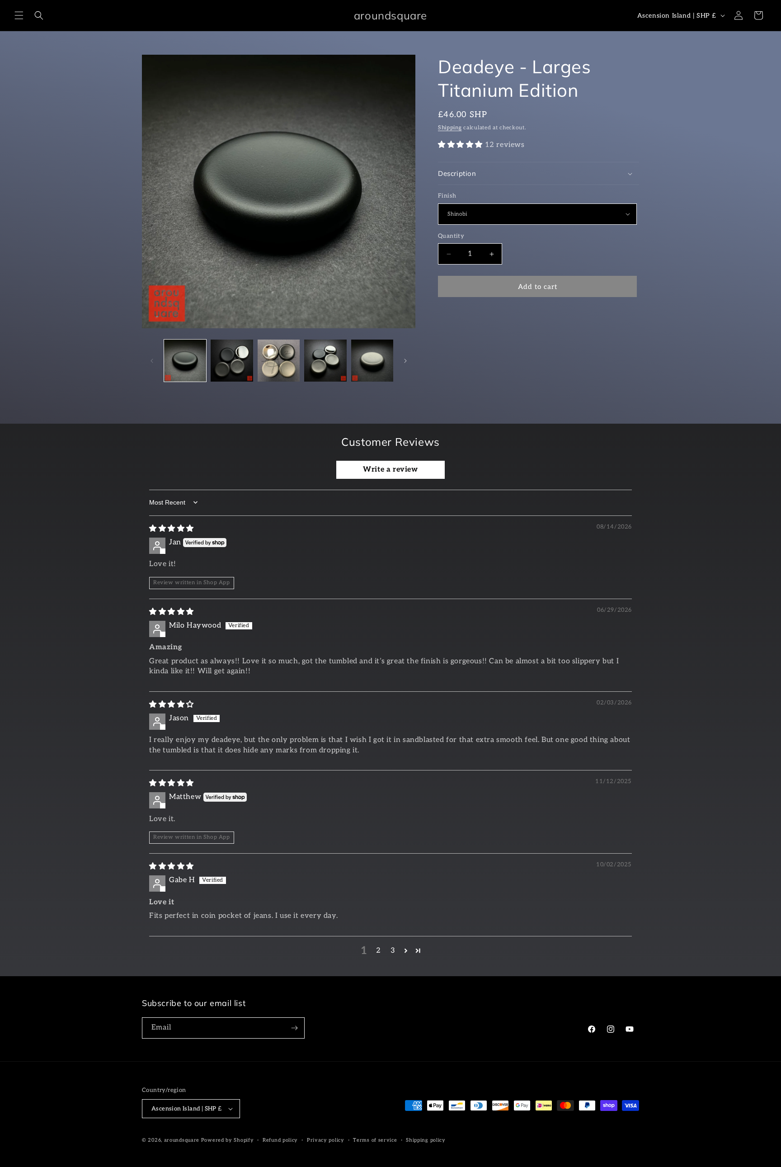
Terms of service (375, 1140)
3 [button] (392, 950)
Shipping (450, 127)
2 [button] (378, 950)
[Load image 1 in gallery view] (185, 361)
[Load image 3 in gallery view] (279, 361)
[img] (171, 528)
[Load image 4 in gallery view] (325, 361)
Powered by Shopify (227, 1140)
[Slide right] (405, 361)
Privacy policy (325, 1140)
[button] (19, 15)
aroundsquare (181, 1140)
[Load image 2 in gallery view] (232, 361)
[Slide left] (152, 361)
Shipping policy (426, 1140)
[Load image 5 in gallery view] (372, 361)
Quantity (451, 236)
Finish (447, 195)
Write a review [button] (390, 469)
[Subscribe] (294, 1028)
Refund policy (280, 1140)
